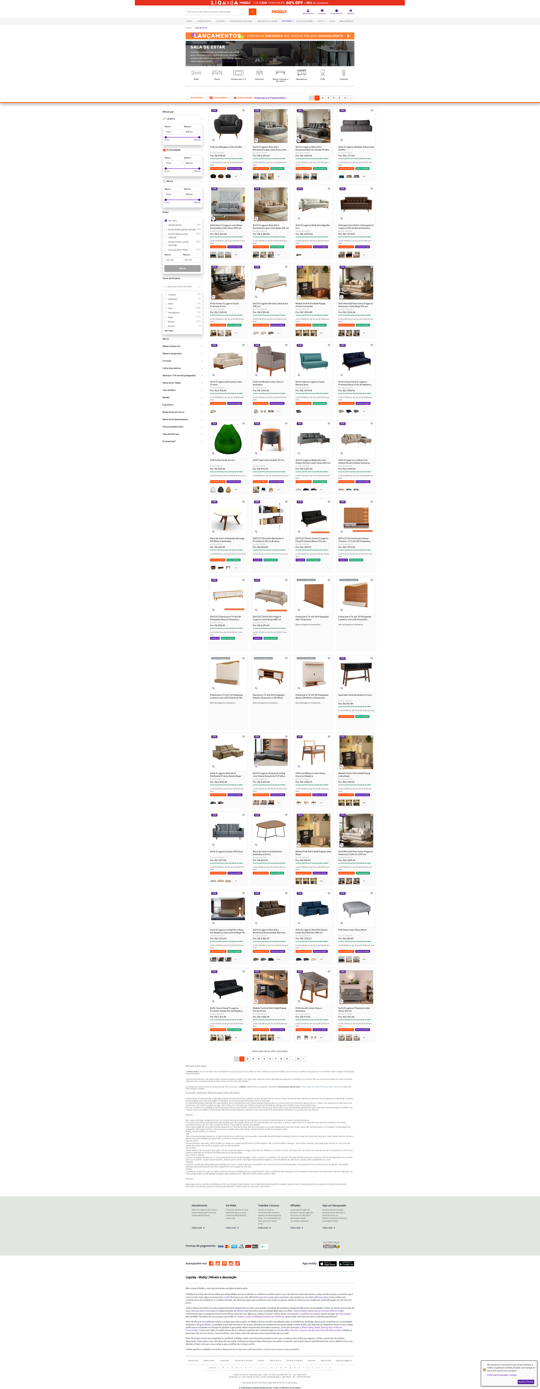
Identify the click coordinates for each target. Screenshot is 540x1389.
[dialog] (509, 1373)
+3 (278, 333)
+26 (363, 176)
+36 (235, 255)
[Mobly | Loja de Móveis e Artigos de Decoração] (279, 12)
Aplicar (182, 268)
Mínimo (168, 126)
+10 (235, 176)
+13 (321, 959)
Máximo (187, 126)
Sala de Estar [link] (201, 28)
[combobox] (180, 286)
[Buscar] (252, 11)
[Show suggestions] (199, 286)
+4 (364, 255)
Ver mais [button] (168, 330)
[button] (272, 98)
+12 (278, 176)
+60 (321, 333)
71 (298, 1059)
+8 (364, 1038)
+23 (278, 959)
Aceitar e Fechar (525, 1382)
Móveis (189, 28)
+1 (278, 803)
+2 (278, 411)
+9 (236, 333)
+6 (321, 490)
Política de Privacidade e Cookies (502, 1375)
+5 (364, 333)
